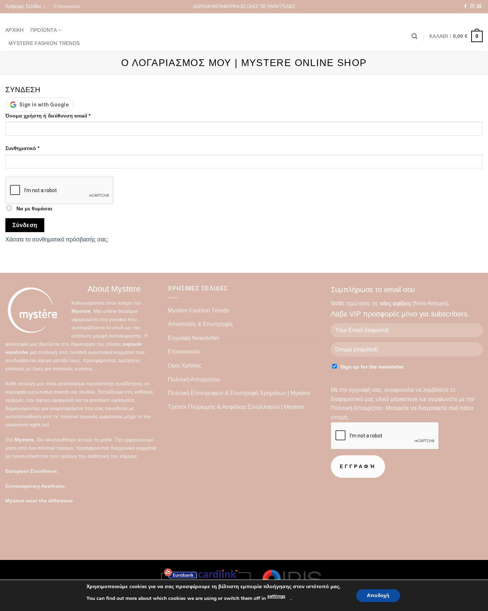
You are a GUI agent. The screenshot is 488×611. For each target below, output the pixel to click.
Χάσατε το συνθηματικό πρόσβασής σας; (56, 239)
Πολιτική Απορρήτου (194, 379)
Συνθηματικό (34, 148)
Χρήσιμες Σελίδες (23, 6)
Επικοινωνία (67, 6)
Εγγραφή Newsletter (193, 338)
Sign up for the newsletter (372, 367)
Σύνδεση (25, 225)
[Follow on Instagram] (472, 6)
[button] (414, 36)
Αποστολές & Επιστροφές (200, 324)
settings (276, 596)
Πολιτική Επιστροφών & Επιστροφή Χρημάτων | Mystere (239, 393)
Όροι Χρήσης (184, 365)
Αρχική (14, 30)
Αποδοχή (378, 595)
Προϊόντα (43, 30)
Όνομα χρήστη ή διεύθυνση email (60, 115)
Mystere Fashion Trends (44, 43)
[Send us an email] (479, 6)
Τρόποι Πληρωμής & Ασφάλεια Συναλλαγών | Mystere (236, 407)
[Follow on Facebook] (465, 6)
